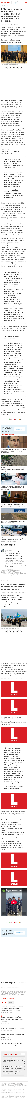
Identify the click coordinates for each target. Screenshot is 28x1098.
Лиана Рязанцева (22, 592)
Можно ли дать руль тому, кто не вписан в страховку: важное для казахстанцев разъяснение (12, 1018)
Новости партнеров (7, 434)
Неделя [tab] (4, 1002)
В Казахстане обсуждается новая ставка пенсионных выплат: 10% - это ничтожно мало (13, 1060)
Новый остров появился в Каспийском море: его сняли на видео (13, 1027)
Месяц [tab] (11, 1002)
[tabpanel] (14, 1028)
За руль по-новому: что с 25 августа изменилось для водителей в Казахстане (12, 1008)
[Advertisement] (14, 83)
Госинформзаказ (5, 24)
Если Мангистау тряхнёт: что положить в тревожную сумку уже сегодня (13, 1035)
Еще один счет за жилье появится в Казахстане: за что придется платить (12, 1045)
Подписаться (19, 429)
